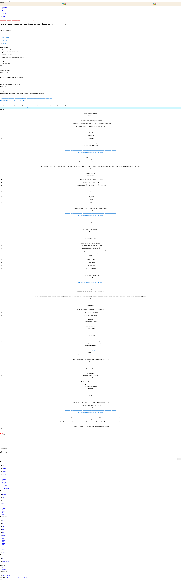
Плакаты (3, 16)
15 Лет (3, 540)
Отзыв (3, 45)
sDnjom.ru (2, 2)
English (25, 577)
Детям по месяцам (5, 573)
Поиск (1, 457)
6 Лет (3, 526)
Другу (3, 503)
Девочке (3, 508)
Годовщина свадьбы (5, 485)
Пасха (3, 563)
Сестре (3, 499)
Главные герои (4, 40)
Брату (3, 500)
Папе (3, 497)
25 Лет (3, 550)
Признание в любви (5, 488)
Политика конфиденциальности (12, 577)
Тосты (3, 10)
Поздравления (4, 7)
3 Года (3, 521)
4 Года (3, 523)
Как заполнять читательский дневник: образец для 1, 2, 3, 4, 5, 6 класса (12, 100)
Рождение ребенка (5, 486)
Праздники (4, 479)
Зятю (3, 514)
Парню (3, 506)
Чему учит (4, 43)
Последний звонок (5, 480)
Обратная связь (21, 577)
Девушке (3, 505)
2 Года (3, 520)
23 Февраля (4, 558)
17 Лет (3, 543)
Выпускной (4, 482)
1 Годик (3, 518)
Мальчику (4, 509)
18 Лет (3, 544)
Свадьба (3, 483)
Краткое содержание (5, 37)
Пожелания (4, 11)
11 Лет (3, 534)
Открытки (4, 13)
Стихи (3, 8)
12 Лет (3, 535)
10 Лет (3, 532)
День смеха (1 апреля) (6, 561)
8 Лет (3, 529)
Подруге (3, 502)
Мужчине (4, 494)
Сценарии (4, 14)
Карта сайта (4, 17)
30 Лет (3, 552)
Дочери (3, 511)
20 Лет (3, 549)
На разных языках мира (6, 575)
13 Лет (3, 537)
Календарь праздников (3, 454)
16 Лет (3, 541)
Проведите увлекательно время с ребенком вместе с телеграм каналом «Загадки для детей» (18, 107)
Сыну (3, 512)
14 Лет (3, 538)
